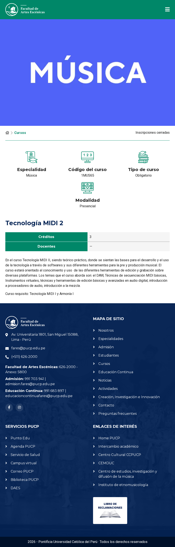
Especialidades (110, 339)
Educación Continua (115, 372)
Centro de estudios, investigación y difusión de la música (127, 474)
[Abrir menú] (165, 9)
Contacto (106, 405)
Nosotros (106, 330)
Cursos (20, 133)
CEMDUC (106, 463)
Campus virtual (24, 463)
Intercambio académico (118, 446)
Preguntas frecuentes (117, 414)
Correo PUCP (22, 471)
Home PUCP (109, 438)
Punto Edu (20, 438)
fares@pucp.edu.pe (28, 348)
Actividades (108, 389)
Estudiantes (108, 355)
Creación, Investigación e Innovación (129, 397)
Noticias (104, 380)
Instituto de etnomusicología (123, 485)
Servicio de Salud (25, 455)
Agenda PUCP (23, 446)
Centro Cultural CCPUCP (119, 455)
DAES (15, 488)
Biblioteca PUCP (25, 480)
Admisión (106, 347)
